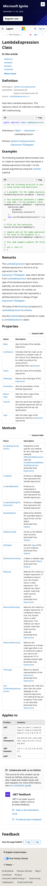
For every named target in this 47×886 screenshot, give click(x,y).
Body (5, 344)
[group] (23, 123)
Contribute (6, 874)
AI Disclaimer (8, 871)
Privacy (18, 874)
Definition (8, 59)
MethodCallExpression (33, 457)
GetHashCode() (9, 532)
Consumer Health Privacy (13, 878)
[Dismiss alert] (43, 4)
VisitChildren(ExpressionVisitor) (12, 688)
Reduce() (7, 571)
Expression (29, 130)
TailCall (6, 402)
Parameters (8, 386)
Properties (8, 69)
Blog (37, 871)
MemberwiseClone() (12, 558)
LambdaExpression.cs (19, 96)
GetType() (7, 545)
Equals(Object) (9, 513)
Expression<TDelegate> (13, 274)
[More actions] (42, 35)
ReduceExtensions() (11, 642)
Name (5, 370)
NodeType (23, 306)
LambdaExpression (15, 263)
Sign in (42, 28)
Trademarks (7, 882)
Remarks (8, 66)
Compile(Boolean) (11, 486)
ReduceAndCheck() (11, 607)
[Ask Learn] (30, 35)
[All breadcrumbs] (4, 35)
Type (5, 415)
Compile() (7, 476)
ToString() (7, 669)
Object (17, 130)
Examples (8, 62)
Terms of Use (34, 878)
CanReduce (8, 352)
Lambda (37, 168)
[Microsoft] (23, 28)
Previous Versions (24, 871)
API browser (14, 34)
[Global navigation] (2, 28)
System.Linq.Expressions (25, 86)
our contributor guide (20, 785)
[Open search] (35, 28)
